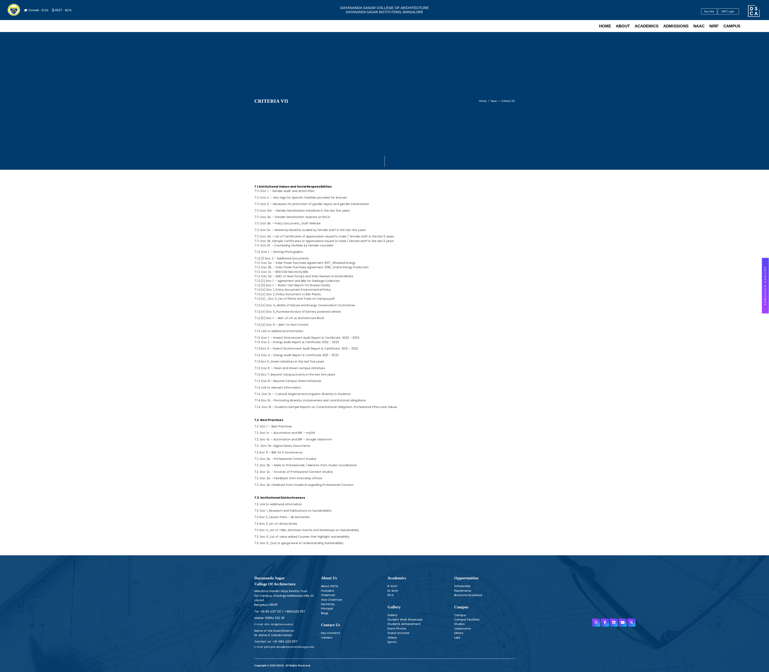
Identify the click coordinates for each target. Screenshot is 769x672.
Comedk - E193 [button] (38, 10)
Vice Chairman (331, 600)
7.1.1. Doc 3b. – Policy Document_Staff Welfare (287, 223)
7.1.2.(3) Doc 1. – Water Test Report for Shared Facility (292, 285)
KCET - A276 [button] (62, 10)
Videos (392, 638)
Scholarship (462, 586)
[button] (765, 285)
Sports (392, 642)
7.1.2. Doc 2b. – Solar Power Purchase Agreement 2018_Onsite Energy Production (311, 267)
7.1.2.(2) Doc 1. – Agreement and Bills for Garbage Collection (297, 281)
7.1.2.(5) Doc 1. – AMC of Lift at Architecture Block (289, 318)
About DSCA (329, 586)
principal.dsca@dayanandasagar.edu (288, 647)
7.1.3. (278, 331)
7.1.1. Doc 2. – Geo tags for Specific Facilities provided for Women (300, 198)
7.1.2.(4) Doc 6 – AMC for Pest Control (281, 325)
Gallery (394, 607)
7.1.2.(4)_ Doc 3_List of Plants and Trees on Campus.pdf (294, 299)
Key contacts (330, 633)
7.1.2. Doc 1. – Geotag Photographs (278, 252)
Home (483, 100)
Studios (459, 624)
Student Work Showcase (405, 620)
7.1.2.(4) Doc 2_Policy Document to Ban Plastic (287, 294)
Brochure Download (468, 595)
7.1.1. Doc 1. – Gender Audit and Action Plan (284, 191)
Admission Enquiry (765, 285)
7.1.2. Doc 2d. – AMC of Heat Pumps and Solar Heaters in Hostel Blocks (303, 276)
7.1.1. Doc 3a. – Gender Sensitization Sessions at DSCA (292, 217)
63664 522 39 (274, 618)
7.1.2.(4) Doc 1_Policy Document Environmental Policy (292, 290)
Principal (327, 609)
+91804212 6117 (294, 612)
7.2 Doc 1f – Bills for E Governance (278, 452)
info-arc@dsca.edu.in (278, 624)
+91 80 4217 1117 (270, 612)
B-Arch (392, 586)
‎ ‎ (739, 11)
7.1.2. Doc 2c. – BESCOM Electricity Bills (281, 272)
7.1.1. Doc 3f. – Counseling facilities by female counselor (294, 245)
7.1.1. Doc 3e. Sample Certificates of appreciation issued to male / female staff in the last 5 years (324, 241)
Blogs (324, 613)
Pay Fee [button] (709, 11)
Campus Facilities (466, 620)
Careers (326, 638)
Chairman (328, 595)
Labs (457, 638)
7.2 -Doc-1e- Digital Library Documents (282, 446)
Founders (327, 591)
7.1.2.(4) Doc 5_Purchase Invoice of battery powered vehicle (298, 312)
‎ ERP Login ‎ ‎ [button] (728, 11)
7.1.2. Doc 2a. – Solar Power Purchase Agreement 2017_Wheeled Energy (304, 263)
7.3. (278, 504)
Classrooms (462, 629)
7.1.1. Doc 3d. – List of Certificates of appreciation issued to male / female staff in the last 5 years (324, 236)
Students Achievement (404, 624)
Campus (460, 615)
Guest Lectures (398, 633)
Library (458, 633)
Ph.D (391, 595)
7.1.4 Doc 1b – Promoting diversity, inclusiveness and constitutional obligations (310, 400)
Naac (494, 100)
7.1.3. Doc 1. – (306, 338)
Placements (462, 591)
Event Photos (397, 629)
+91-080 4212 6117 (284, 642)
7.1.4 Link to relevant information (277, 388)
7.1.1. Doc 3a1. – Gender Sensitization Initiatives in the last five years (302, 211)
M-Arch (393, 591)
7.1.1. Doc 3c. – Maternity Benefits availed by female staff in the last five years (310, 230)
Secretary (328, 604)
